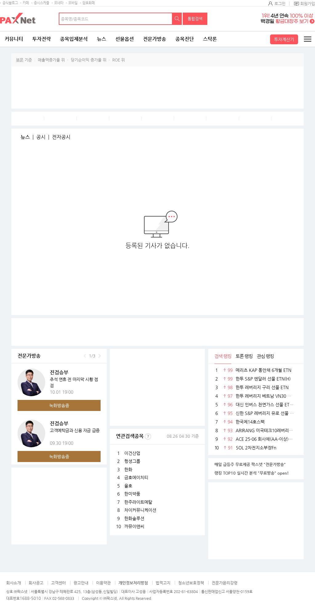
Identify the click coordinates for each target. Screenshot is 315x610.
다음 (99, 356)
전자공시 (61, 137)
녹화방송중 (59, 405)
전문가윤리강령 (224, 582)
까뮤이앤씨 (134, 526)
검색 (177, 18)
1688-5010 (30, 598)
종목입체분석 (74, 39)
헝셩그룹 (132, 461)
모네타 (58, 3)
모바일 (73, 3)
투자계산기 (284, 39)
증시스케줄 (41, 3)
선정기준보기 (148, 436)
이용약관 (103, 582)
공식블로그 (10, 3)
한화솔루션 (134, 518)
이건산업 (132, 453)
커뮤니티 (14, 39)
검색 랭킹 (222, 356)
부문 (19, 60)
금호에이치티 (136, 477)
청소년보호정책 (191, 582)
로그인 (279, 4)
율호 (128, 485)
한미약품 (132, 493)
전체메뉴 (307, 39)
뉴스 (101, 39)
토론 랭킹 (244, 356)
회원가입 (307, 4)
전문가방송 (154, 39)
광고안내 (81, 582)
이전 (85, 356)
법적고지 (163, 582)
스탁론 (210, 39)
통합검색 (195, 18)
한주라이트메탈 (138, 502)
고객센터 (58, 582)
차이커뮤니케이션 (140, 510)
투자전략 (41, 39)
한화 (128, 469)
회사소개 (13, 582)
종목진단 (184, 39)
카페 (26, 3)
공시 (41, 137)
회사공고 (36, 582)
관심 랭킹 (265, 356)
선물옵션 (124, 39)
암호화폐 (88, 3)
